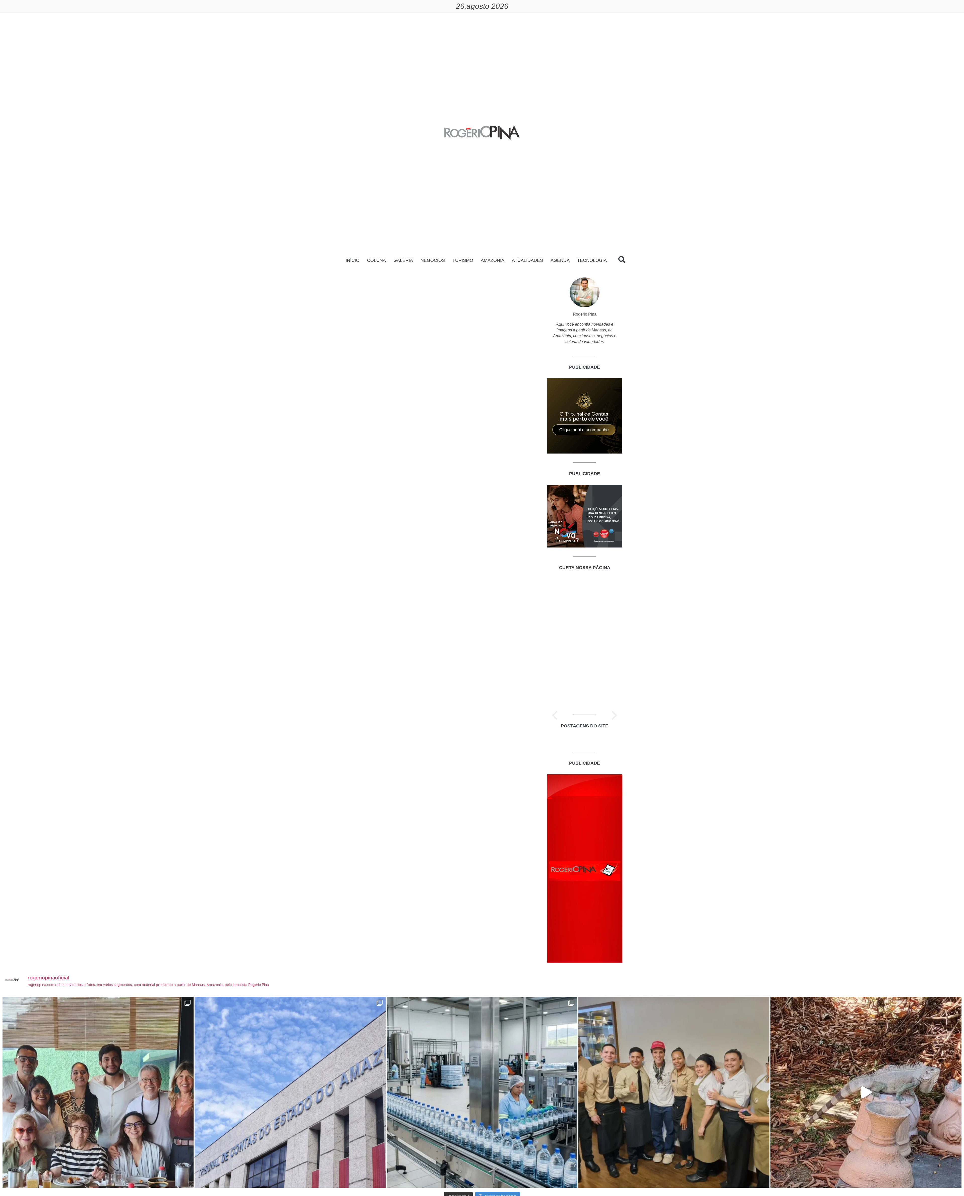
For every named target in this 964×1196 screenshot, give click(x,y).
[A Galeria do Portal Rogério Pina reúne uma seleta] (98, 1092)
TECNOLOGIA (592, 260)
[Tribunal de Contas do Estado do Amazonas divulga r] (290, 1092)
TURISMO (462, 260)
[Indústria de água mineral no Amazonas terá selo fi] (482, 1092)
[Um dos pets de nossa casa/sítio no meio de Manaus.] (865, 1092)
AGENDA (560, 260)
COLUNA (376, 260)
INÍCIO (352, 260)
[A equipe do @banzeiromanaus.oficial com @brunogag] (673, 1092)
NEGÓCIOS (432, 260)
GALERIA (403, 260)
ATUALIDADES (527, 260)
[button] (555, 715)
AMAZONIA (492, 260)
